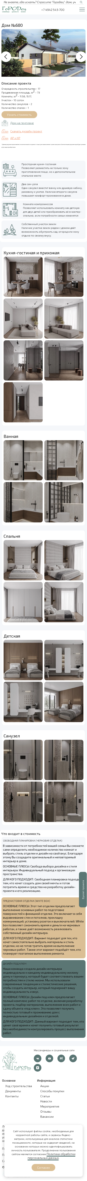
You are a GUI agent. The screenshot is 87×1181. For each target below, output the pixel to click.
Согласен (43, 1167)
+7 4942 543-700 (52, 9)
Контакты (12, 1096)
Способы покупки (52, 1091)
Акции (44, 1086)
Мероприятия (49, 1106)
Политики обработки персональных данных (51, 1156)
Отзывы (45, 1111)
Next (81, 56)
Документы (13, 1091)
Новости (46, 1101)
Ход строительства (18, 1086)
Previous (6, 56)
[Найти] (81, 2)
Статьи (45, 1096)
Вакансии (47, 1116)
